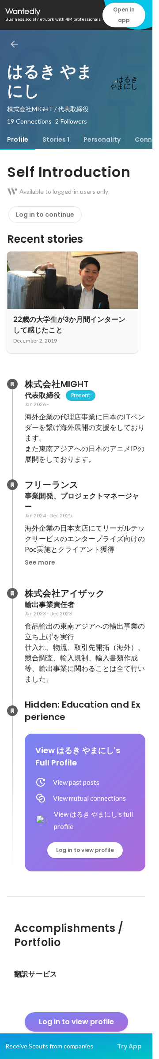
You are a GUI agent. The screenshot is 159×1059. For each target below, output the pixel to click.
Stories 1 (55, 139)
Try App (129, 1046)
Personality (102, 139)
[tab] (17, 139)
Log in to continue (45, 214)
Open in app (124, 15)
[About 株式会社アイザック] (12, 593)
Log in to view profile (85, 850)
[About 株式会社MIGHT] (12, 384)
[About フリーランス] (12, 484)
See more (40, 562)
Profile (17, 139)
